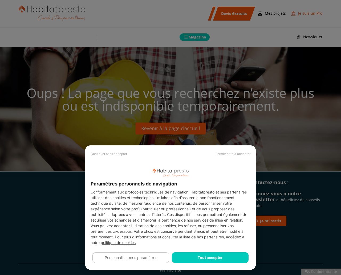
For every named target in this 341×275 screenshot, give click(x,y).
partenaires (237, 192)
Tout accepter (210, 257)
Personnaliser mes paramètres (131, 257)
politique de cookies (118, 242)
